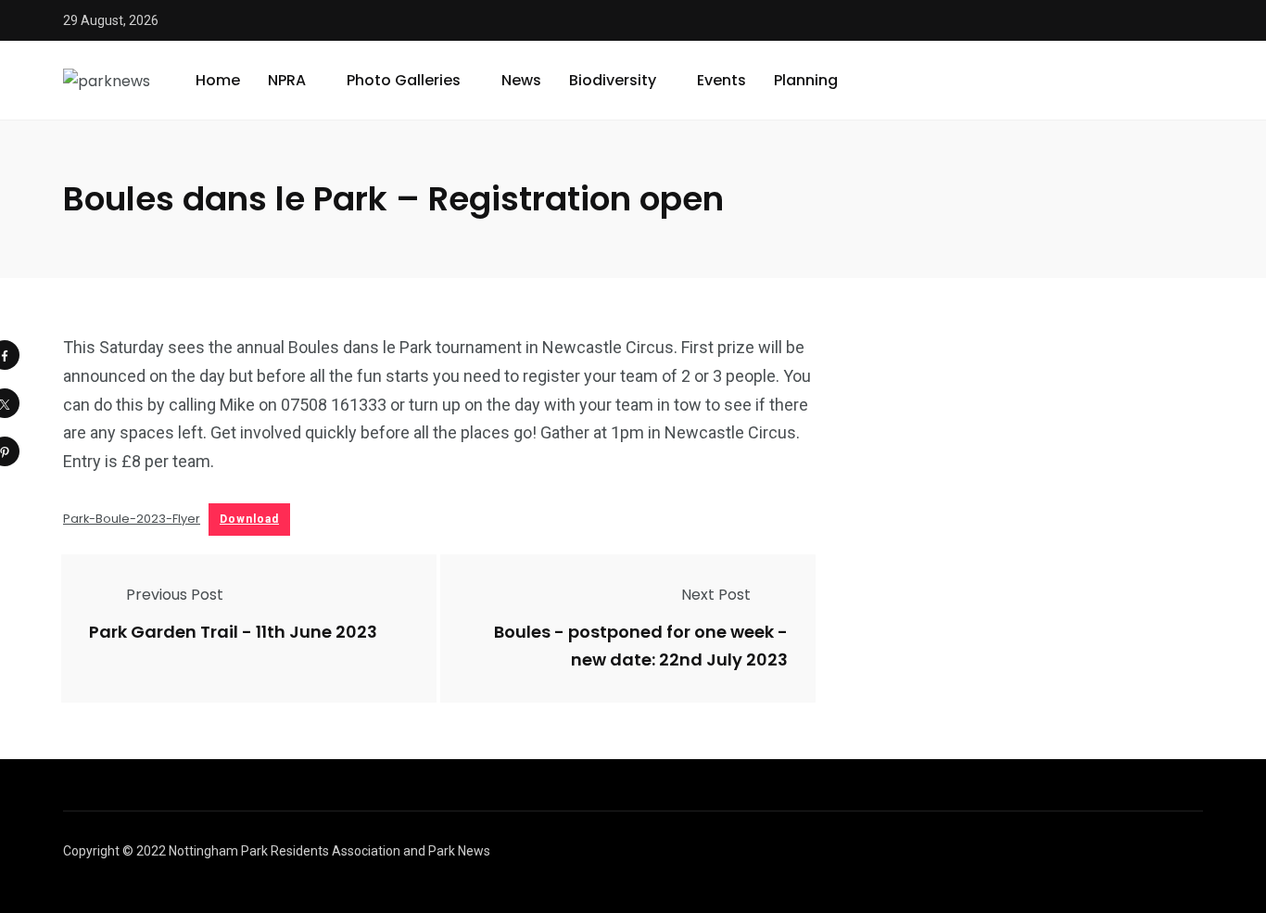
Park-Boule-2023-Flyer (131, 518)
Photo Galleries (404, 80)
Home (218, 80)
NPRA (287, 80)
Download (249, 519)
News (521, 80)
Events (721, 80)
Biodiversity (612, 80)
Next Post (716, 594)
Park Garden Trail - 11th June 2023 (233, 632)
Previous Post (174, 594)
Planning (806, 80)
